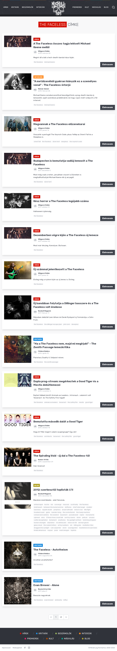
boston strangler (40, 522)
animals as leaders (51, 402)
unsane (91, 517)
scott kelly (74, 504)
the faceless (38, 62)
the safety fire (73, 402)
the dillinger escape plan (53, 324)
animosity (58, 600)
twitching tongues (89, 520)
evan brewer (48, 600)
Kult (87, 7)
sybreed (37, 517)
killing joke (77, 525)
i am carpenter (56, 528)
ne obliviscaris (61, 522)
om (71, 525)
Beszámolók (27, 7)
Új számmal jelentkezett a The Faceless (58, 269)
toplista (73, 530)
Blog (106, 7)
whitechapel (38, 504)
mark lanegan (64, 530)
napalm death (47, 510)
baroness (37, 510)
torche (46, 504)
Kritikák (15, 7)
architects (48, 436)
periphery (57, 510)
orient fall (37, 141)
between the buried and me (53, 507)
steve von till (72, 522)
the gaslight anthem (74, 520)
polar (56, 530)
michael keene (49, 62)
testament (53, 520)
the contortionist (69, 512)
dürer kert (56, 141)
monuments (90, 515)
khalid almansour (40, 530)
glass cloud (38, 525)
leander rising (56, 512)
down (79, 517)
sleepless (64, 141)
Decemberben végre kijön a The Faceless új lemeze (65, 235)
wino (43, 517)
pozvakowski (73, 515)
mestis (81, 402)
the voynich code (76, 141)
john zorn (66, 324)
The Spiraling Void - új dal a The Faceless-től (61, 455)
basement (63, 515)
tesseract (62, 402)
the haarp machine (83, 512)
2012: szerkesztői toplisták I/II (53, 489)
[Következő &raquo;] (66, 617)
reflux (65, 600)
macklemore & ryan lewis (88, 528)
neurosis (66, 504)
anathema (61, 520)
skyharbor (51, 522)
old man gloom (83, 522)
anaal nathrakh (67, 510)
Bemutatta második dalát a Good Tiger (58, 421)
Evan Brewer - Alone (46, 585)
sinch (64, 528)
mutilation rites (88, 525)
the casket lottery (50, 525)
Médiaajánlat (17, 648)
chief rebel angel (79, 507)
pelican (84, 517)
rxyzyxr (50, 530)
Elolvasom (107, 64)
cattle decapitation (41, 520)
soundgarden (73, 528)
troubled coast (39, 512)
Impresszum (6, 648)
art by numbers (63, 525)
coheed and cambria (41, 515)
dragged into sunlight (41, 528)
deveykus (75, 324)
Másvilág (96, 7)
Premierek (77, 7)
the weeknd (54, 515)
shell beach (38, 507)
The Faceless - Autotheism (50, 549)
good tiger (89, 402)
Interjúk (40, 7)
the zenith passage (51, 362)
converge (58, 504)
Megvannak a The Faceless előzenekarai (59, 124)
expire (82, 515)
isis (52, 504)
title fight (87, 510)
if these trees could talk (54, 517)
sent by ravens (70, 517)
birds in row (78, 510)
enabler (89, 507)
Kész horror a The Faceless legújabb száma (61, 201)
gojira (48, 512)
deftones (68, 507)
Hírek (5, 7)
